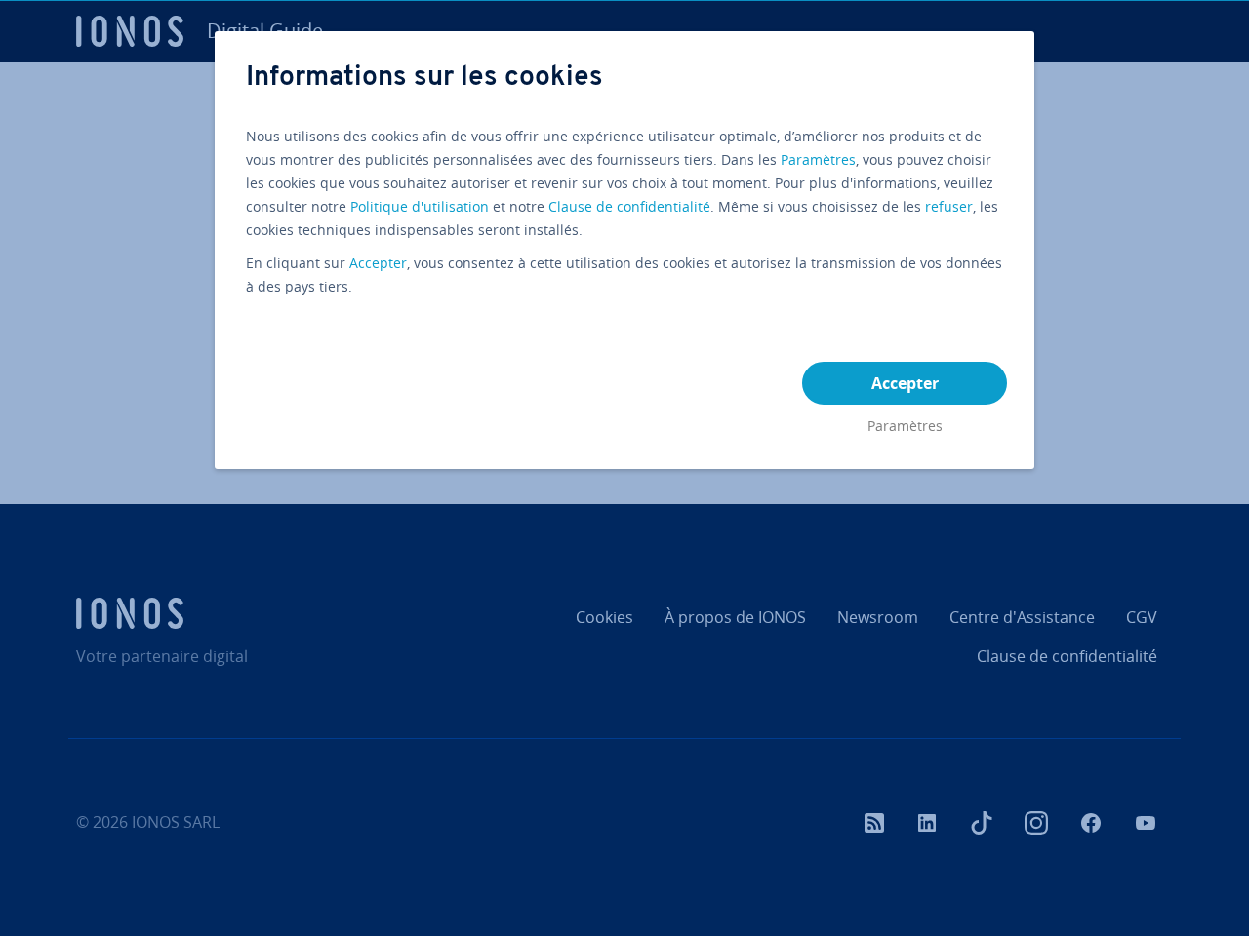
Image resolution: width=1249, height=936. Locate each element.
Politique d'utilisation (419, 206)
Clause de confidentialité (629, 206)
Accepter (378, 263)
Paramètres (818, 159)
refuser (949, 206)
